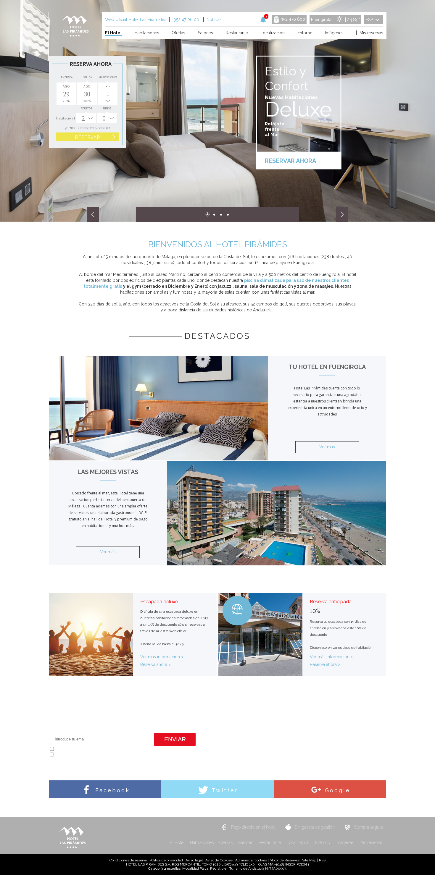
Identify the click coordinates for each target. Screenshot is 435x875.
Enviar (175, 739)
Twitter (223, 790)
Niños (107, 108)
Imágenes (345, 842)
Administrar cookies (251, 860)
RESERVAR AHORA (290, 160)
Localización (299, 842)
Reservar (87, 137)
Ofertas (226, 842)
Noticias (214, 19)
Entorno (323, 842)
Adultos (86, 108)
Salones (246, 842)
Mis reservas (371, 842)
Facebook (111, 790)
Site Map (309, 860)
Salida (87, 77)
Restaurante (270, 842)
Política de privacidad (166, 860)
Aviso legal (194, 860)
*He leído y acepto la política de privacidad (88, 750)
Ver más (327, 446)
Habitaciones (108, 77)
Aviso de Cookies (219, 860)
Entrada (66, 77)
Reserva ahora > (155, 664)
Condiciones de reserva (128, 860)
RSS (322, 860)
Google (336, 790)
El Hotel (178, 842)
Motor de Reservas (284, 860)
